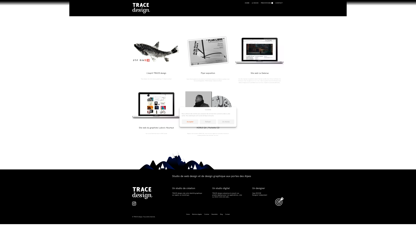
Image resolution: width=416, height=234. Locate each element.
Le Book (255, 3)
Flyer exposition (208, 73)
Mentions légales (197, 214)
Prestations (266, 3)
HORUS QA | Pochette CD (208, 127)
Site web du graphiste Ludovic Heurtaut (156, 127)
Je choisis (226, 122)
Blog (221, 214)
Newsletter (214, 214)
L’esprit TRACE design (156, 73)
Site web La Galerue (260, 73)
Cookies (206, 214)
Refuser (208, 122)
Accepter (190, 122)
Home (247, 3)
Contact (279, 3)
